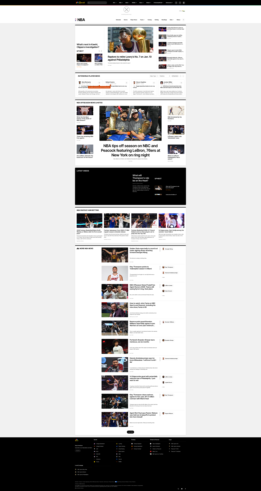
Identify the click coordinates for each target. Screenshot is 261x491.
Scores (126, 19)
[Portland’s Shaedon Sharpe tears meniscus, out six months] (115, 346)
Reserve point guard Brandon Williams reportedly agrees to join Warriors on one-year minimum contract (142, 323)
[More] (176, 2)
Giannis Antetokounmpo (171, 272)
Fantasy (150, 19)
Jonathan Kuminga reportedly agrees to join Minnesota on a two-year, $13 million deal (174, 43)
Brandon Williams (169, 322)
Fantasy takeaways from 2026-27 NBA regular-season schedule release (116, 231)
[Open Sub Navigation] (122, 2)
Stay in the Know (79, 445)
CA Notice (127, 481)
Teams (142, 19)
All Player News (175, 76)
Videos (178, 19)
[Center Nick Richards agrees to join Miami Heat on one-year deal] (162, 29)
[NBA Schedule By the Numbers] (176, 110)
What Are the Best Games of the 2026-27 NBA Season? (84, 118)
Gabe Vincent (168, 291)
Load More (130, 432)
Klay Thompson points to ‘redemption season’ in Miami (141, 268)
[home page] (80, 2)
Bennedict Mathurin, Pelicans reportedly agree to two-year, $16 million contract (175, 58)
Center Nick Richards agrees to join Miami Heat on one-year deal (175, 28)
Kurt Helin (109, 65)
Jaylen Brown (168, 382)
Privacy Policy (111, 481)
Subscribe (78, 450)
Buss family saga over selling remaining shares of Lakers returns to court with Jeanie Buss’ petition (174, 35)
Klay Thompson (169, 267)
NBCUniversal (82, 483)
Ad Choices (106, 481)
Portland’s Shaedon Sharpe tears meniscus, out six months (142, 341)
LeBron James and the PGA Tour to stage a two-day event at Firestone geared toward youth (175, 65)
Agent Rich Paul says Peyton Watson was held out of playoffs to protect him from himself (144, 415)
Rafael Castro (110, 82)
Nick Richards (86, 82)
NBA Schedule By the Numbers (175, 118)
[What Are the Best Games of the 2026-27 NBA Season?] (85, 110)
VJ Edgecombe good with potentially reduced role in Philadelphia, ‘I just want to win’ (143, 378)
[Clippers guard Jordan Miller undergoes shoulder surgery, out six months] (162, 51)
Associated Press (170, 68)
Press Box (101, 481)
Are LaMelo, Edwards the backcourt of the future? (85, 156)
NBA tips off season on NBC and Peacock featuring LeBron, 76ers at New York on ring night (130, 150)
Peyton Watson (169, 413)
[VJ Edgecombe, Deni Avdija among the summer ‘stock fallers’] (171, 220)
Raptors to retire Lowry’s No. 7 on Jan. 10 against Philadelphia (130, 58)
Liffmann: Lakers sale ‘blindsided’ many (175, 137)
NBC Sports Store (96, 481)
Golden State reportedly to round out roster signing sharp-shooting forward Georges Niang (144, 250)
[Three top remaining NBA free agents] (85, 130)
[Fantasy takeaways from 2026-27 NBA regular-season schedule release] (117, 220)
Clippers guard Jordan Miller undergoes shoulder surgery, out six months (175, 50)
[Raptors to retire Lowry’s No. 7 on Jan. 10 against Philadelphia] (130, 40)
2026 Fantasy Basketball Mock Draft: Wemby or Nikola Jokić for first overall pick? (89, 231)
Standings (164, 19)
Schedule (118, 19)
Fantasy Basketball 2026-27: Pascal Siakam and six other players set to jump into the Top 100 (143, 231)
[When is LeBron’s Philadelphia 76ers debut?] (176, 149)
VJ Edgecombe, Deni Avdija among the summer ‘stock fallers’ (171, 231)
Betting (157, 19)
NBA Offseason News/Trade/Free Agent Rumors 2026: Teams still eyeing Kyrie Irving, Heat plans (142, 287)
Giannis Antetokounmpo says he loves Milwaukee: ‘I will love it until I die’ (143, 360)
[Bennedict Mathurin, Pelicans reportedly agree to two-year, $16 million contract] (162, 59)
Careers (80, 481)
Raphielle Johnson (80, 241)
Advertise (76, 481)
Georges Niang (169, 249)
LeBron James (168, 285)
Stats (171, 19)
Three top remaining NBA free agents (85, 137)
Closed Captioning (86, 481)
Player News (133, 19)
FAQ (91, 481)
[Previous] (99, 51)
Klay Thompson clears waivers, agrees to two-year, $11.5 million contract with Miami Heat (142, 397)
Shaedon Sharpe (169, 340)
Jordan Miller (168, 82)
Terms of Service (132, 481)
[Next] (101, 51)
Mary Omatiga (170, 161)
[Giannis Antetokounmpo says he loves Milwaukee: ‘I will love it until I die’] (115, 364)
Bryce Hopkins (141, 82)
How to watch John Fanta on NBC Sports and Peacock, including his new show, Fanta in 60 (142, 305)
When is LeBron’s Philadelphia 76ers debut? (174, 157)
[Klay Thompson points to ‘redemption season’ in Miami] (115, 273)
